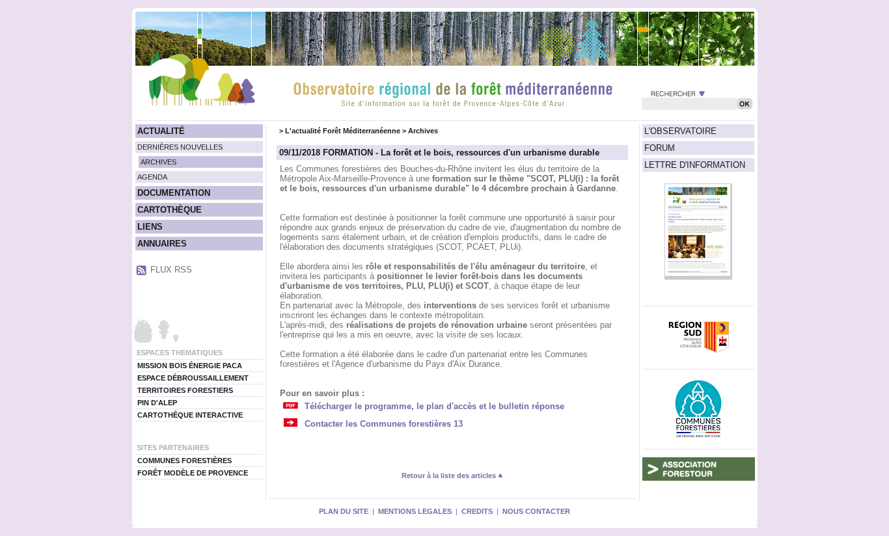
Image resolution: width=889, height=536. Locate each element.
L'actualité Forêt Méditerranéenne (342, 131)
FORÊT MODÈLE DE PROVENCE (192, 473)
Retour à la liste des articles (450, 475)
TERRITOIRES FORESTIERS (185, 390)
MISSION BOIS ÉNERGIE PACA (189, 365)
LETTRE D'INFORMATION (694, 165)
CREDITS (477, 511)
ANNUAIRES (162, 243)
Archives (423, 131)
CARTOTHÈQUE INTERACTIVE (190, 415)
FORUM (659, 148)
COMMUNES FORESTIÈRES (184, 460)
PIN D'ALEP (157, 403)
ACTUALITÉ (161, 131)
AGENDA (152, 177)
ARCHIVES (158, 162)
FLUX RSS (171, 270)
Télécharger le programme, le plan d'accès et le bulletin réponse (434, 406)
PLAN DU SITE (343, 511)
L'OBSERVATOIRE (680, 131)
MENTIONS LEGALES (415, 511)
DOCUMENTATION (173, 193)
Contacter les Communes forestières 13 (384, 424)
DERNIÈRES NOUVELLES (180, 147)
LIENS (150, 227)
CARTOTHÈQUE (169, 210)
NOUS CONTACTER (536, 511)
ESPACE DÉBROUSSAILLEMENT (193, 378)
